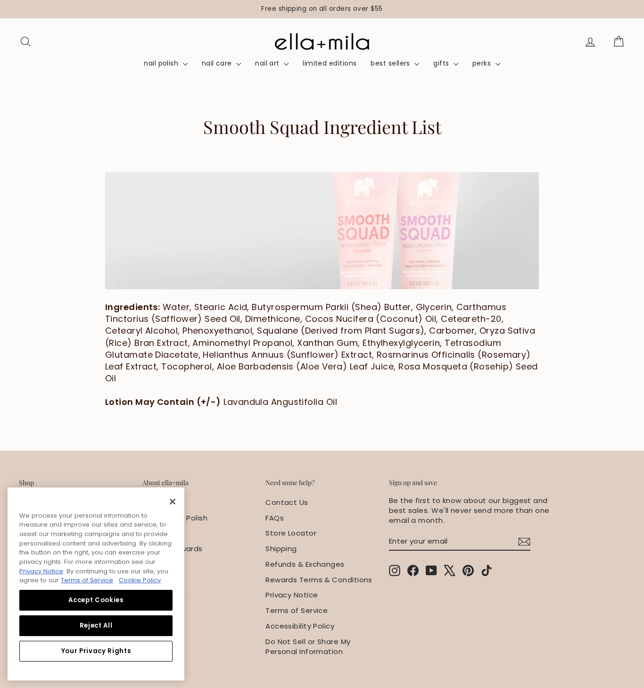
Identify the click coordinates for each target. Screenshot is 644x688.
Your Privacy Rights (96, 650)
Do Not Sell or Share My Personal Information (307, 646)
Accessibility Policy (299, 626)
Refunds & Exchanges (305, 564)
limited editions (329, 63)
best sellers (391, 63)
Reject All (96, 625)
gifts (442, 63)
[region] (322, 9)
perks (482, 63)
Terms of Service (296, 610)
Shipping (281, 549)
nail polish (162, 63)
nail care (218, 63)
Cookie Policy (140, 580)
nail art (268, 63)
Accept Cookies (95, 600)
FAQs (274, 518)
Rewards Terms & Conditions (318, 580)
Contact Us (286, 502)
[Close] (172, 501)
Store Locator (290, 533)
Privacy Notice (291, 595)
